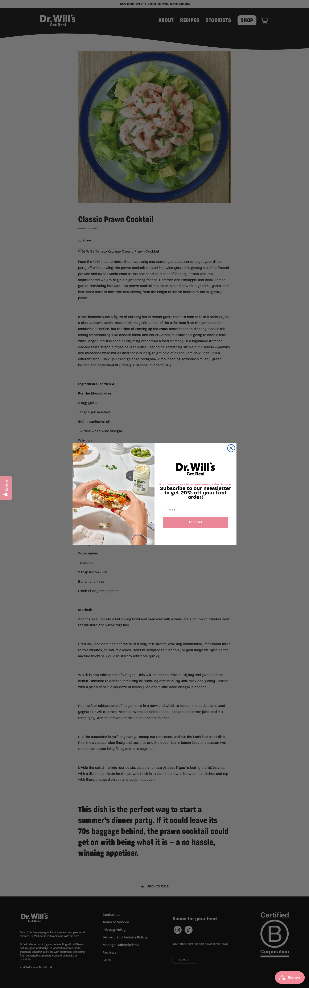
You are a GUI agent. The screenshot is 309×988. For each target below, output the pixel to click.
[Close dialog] (231, 448)
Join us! (195, 522)
